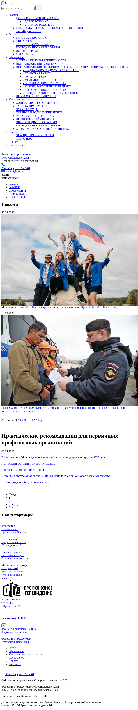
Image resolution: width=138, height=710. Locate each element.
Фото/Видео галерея (28, 31)
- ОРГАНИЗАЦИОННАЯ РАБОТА (44, 83)
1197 (32, 420)
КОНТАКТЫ (17, 197)
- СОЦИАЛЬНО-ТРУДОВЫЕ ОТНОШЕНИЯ (51, 70)
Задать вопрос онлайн (14, 632)
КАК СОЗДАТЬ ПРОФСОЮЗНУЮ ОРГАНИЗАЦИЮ (49, 27)
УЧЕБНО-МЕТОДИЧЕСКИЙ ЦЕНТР (39, 112)
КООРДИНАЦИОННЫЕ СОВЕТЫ (38, 47)
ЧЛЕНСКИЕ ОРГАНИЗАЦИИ (35, 44)
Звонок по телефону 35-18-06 (19, 628)
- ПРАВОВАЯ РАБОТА (37, 73)
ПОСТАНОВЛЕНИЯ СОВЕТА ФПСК (40, 63)
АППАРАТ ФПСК (27, 40)
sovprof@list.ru (14, 171)
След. (39, 420)
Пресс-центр (16, 132)
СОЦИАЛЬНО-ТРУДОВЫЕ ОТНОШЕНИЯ (43, 102)
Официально (16, 57)
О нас (12, 34)
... (27, 420)
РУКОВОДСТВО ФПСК (31, 37)
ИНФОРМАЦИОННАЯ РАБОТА (37, 122)
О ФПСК (14, 187)
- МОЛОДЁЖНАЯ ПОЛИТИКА (43, 79)
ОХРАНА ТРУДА (27, 109)
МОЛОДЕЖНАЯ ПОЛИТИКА (35, 115)
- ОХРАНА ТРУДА (34, 76)
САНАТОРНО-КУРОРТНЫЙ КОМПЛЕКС (43, 128)
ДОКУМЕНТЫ (18, 190)
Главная (13, 14)
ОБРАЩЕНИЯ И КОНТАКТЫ (35, 135)
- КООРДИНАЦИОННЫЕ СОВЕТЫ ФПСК (50, 93)
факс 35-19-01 (21, 168)
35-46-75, (7, 168)
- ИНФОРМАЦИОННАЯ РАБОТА (44, 89)
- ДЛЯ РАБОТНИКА (36, 21)
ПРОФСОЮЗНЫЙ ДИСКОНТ (35, 119)
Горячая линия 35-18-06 (14, 618)
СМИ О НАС (24, 138)
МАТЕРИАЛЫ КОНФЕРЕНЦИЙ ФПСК (41, 60)
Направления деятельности (25, 99)
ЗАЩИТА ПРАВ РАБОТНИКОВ (36, 106)
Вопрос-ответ (17, 145)
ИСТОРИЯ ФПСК (27, 50)
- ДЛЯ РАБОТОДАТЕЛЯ (38, 24)
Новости (14, 141)
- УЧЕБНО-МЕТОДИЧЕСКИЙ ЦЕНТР (47, 86)
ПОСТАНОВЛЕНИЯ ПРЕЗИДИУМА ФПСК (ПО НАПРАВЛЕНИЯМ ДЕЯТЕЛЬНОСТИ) (72, 66)
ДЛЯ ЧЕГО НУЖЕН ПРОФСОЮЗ (37, 18)
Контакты (15, 664)
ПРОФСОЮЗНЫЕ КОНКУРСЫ (36, 96)
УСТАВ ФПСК (25, 53)
